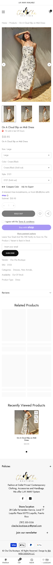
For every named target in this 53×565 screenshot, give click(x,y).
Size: (6, 149)
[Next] (49, 64)
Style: (6, 174)
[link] (14, 344)
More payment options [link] (26, 233)
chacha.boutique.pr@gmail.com (26, 525)
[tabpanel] (26, 428)
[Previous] (4, 64)
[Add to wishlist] (40, 214)
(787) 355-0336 (26, 522)
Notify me (36, 421)
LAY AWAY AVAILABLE (27, 2)
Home (4, 22)
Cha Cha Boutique (17, 259)
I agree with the (11, 221)
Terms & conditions (26, 221)
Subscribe (10, 253)
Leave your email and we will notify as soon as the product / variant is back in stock (24, 239)
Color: (10, 161)
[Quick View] (36, 417)
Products (13, 22)
